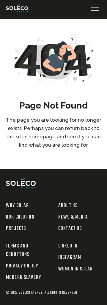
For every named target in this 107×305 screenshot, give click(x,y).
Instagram (69, 257)
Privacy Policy (22, 266)
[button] (95, 9)
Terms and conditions (17, 250)
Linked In (68, 246)
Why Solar (17, 206)
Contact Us (70, 229)
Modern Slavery (23, 277)
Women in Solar (75, 269)
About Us (68, 206)
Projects (16, 229)
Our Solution (20, 217)
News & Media (73, 217)
